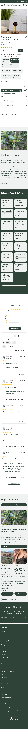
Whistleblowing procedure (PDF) (9, 711)
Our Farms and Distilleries (7, 671)
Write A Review (15, 328)
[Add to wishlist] (25, 90)
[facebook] (11, 718)
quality (14, 342)
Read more (17, 471)
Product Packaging (6, 657)
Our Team (3, 674)
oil (3, 342)
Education (3, 631)
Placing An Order (5, 645)
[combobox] (20, 350)
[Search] (4, 5)
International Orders (6, 654)
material (8, 342)
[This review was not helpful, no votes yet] (23, 375)
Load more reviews (14, 483)
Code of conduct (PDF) (7, 707)
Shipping (3, 651)
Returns (3, 691)
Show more (10, 346)
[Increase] (24, 86)
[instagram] (16, 718)
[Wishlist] (24, 5)
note (4, 346)
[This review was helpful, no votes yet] (21, 375)
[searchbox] (8, 336)
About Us (3, 668)
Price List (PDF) (5, 694)
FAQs (2, 634)
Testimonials (4, 677)
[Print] (25, 37)
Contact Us (4, 688)
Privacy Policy (4, 723)
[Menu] (1, 5)
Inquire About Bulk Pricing (8, 93)
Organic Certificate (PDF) (7, 697)
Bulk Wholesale (5, 648)
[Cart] (26, 5)
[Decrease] (3, 86)
